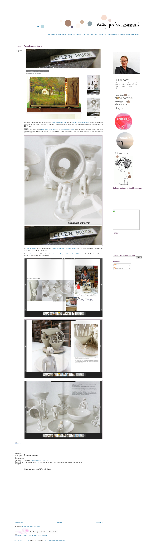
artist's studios (67, 34)
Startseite (59, 522)
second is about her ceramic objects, (64, 248)
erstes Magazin (30, 253)
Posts (118, 265)
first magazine (31, 248)
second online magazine (81, 123)
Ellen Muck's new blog (59, 123)
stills (92, 34)
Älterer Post (99, 522)
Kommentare (120, 268)
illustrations (77, 34)
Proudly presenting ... (33, 46)
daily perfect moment (21, 540)
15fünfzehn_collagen (55, 34)
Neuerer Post (19, 522)
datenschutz (135, 34)
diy (106, 34)
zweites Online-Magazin (67, 129)
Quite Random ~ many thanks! (55, 540)
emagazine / (112, 34)
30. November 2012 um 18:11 (39, 460)
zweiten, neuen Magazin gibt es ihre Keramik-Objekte (66, 253)
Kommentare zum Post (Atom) (31, 526)
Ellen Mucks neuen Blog (48, 129)
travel (83, 34)
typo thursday (99, 34)
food (88, 34)
